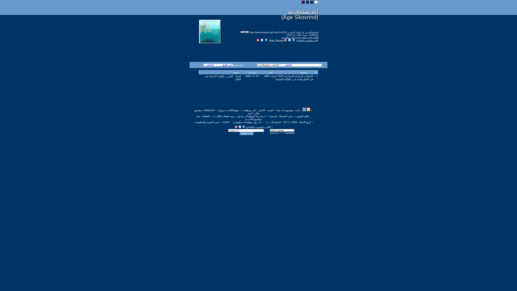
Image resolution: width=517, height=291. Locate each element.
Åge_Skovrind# (276, 40)
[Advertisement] (226, 52)
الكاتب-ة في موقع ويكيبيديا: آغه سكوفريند (300, 37)
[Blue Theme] (307, 2)
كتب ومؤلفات (249, 110)
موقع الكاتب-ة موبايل (228, 110)
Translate (289, 133)
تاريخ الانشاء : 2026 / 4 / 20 (297, 122)
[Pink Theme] (303, 2)
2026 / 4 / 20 (252, 76)
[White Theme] (316, 2)
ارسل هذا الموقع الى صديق (251, 116)
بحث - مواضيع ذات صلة (288, 110)
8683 (267, 76)
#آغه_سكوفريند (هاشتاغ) (307, 40)
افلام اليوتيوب (302, 116)
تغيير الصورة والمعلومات (207, 122)
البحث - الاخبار (265, 110)
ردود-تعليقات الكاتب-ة (223, 116)
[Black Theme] (311, 2)
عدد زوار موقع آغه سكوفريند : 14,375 (241, 122)
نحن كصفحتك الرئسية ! (280, 116)
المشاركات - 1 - (272, 122)
